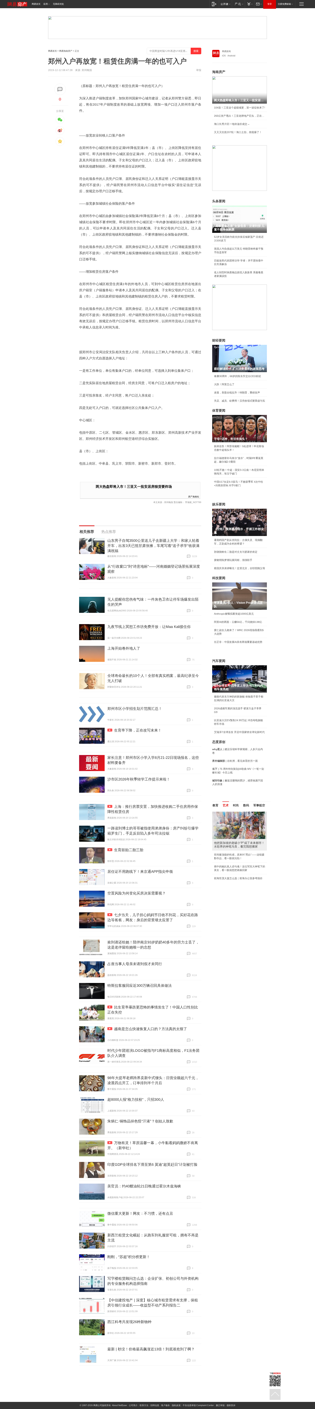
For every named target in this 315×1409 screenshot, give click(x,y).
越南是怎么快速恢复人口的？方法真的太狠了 (150, 1029)
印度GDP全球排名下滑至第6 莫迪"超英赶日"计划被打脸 (152, 1164)
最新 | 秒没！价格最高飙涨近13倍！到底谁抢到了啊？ (151, 1349)
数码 (246, 805)
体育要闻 (218, 410)
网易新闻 (226, 51)
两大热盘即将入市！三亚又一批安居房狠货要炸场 (134, 486)
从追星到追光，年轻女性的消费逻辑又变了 (238, 862)
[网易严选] (238, 4)
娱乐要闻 (218, 504)
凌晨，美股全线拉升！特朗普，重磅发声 (237, 392)
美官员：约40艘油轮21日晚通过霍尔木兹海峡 (144, 1186)
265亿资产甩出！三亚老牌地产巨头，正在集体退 (239, 115)
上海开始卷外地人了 (123, 648)
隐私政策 (176, 1405)
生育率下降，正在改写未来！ (138, 730)
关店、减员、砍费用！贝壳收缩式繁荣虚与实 (239, 400)
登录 (269, 4)
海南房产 (218, 72)
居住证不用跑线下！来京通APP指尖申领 (140, 872)
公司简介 (133, 1405)
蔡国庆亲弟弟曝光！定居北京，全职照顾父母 (239, 568)
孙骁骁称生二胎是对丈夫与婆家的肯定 (235, 551)
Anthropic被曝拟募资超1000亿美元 (234, 613)
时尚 (236, 805)
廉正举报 (220, 1405)
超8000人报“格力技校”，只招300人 (135, 1099)
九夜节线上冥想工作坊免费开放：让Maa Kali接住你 (149, 627)
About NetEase (119, 1405)
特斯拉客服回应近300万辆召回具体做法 (139, 986)
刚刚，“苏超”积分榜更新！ (128, 1257)
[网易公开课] (225, 4)
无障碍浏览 (58, 4)
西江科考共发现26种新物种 (129, 1322)
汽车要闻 (218, 661)
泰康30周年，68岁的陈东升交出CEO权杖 (237, 376)
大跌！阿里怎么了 (224, 384)
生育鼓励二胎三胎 (128, 850)
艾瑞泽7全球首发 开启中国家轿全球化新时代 (239, 732)
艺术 (226, 805)
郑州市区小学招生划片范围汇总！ (134, 709)
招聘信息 (154, 1405)
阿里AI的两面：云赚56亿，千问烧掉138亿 (238, 621)
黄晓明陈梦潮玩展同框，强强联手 (233, 560)
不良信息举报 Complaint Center (198, 1405)
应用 (45, 4)
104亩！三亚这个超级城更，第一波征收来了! (239, 107)
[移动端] (214, 4)
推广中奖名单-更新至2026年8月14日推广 (237, 871)
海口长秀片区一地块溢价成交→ (232, 124)
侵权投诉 (231, 1405)
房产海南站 (193, 496)
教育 (215, 805)
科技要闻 (218, 578)
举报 (198, 70)
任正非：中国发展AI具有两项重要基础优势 (238, 642)
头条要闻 (218, 201)
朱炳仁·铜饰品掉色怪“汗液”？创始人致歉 (140, 1121)
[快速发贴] (60, 89)
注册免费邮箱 (284, 4)
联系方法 (144, 1405)
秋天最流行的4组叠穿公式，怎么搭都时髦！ (239, 854)
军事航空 (259, 805)
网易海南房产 (65, 51)
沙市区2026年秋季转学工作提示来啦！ (138, 779)
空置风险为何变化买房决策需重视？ (136, 893)
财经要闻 (218, 340)
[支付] (249, 4)
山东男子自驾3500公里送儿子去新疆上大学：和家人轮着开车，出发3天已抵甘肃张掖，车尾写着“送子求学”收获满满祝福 (153, 546)
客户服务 (165, 1405)
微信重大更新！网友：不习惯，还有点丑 (140, 1213)
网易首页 (36, 4)
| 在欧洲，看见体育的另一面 (235, 760)
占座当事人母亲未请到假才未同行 (134, 964)
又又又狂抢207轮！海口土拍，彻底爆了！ (238, 132)
